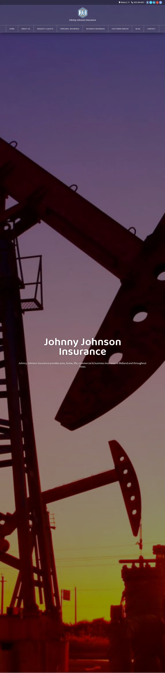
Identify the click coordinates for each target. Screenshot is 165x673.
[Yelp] (157, 2)
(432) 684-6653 (139, 2)
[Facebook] (147, 2)
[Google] (160, 2)
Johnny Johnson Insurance (82, 20)
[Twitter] (150, 2)
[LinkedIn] (154, 2)
